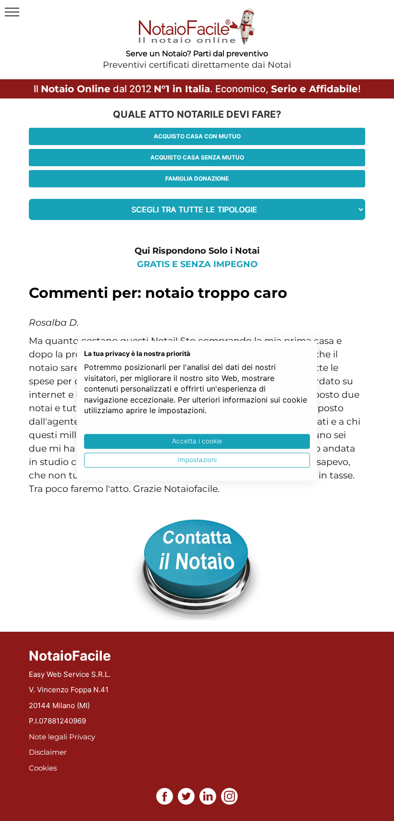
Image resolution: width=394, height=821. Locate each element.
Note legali (48, 736)
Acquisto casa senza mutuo (197, 157)
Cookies (43, 767)
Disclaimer (48, 752)
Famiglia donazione (197, 178)
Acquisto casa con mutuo (197, 136)
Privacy (82, 736)
